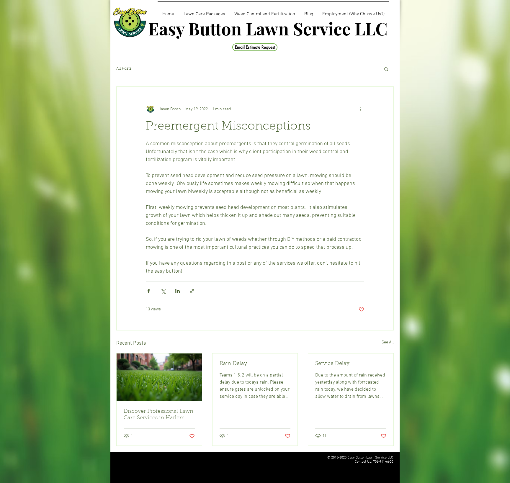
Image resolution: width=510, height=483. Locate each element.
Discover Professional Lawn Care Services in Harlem (158, 415)
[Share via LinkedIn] (177, 291)
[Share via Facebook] (148, 291)
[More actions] (360, 109)
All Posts (124, 68)
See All (388, 342)
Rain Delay (233, 363)
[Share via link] (192, 291)
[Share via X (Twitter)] (163, 291)
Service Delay (332, 363)
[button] (386, 68)
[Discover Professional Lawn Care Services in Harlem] (159, 377)
